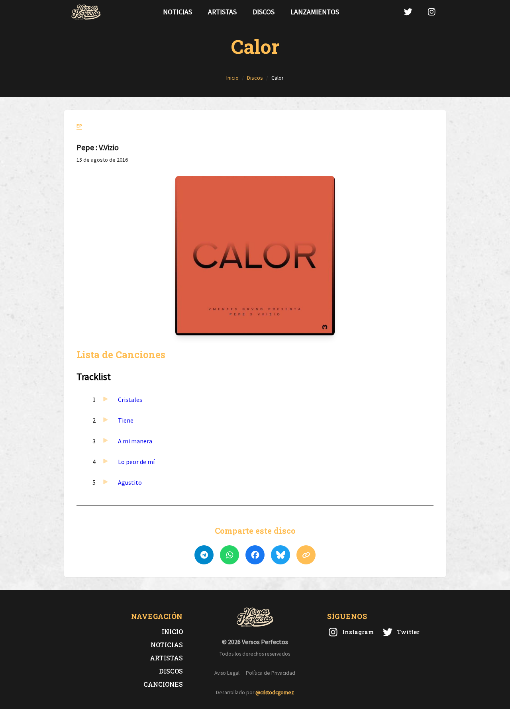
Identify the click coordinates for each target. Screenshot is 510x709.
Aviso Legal (226, 673)
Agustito (130, 482)
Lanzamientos (314, 12)
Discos (264, 12)
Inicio (172, 631)
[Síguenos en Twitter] (408, 11)
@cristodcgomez (274, 692)
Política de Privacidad (270, 673)
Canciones (163, 684)
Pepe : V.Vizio (97, 147)
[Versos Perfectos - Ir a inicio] (86, 12)
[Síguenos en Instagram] (431, 11)
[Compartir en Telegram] (204, 554)
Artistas (222, 12)
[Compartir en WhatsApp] (229, 554)
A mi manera (135, 441)
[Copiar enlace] (306, 554)
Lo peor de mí (136, 462)
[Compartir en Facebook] (255, 554)
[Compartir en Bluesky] (280, 554)
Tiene (125, 420)
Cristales (130, 399)
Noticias (177, 12)
